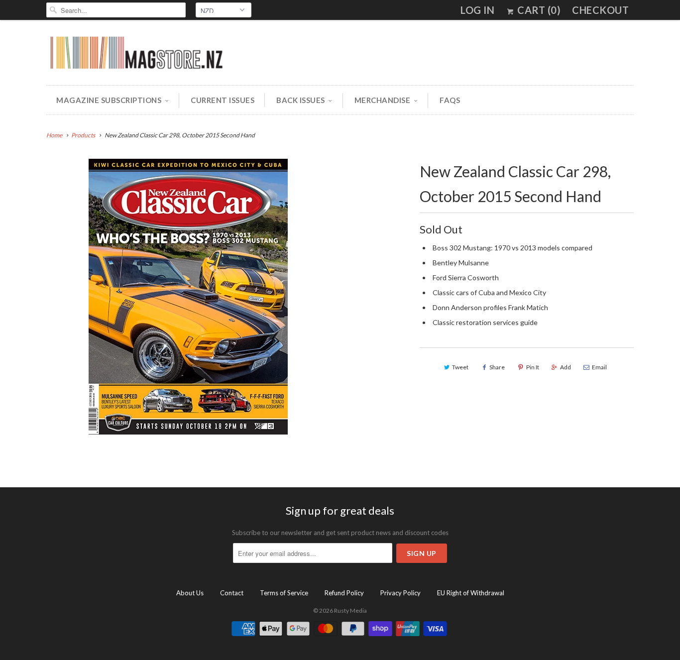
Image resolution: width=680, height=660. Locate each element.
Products (83, 135)
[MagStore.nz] (136, 55)
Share (497, 367)
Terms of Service (284, 593)
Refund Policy (344, 593)
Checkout (600, 10)
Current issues (222, 100)
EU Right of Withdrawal (470, 593)
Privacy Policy (400, 593)
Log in (477, 10)
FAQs (450, 100)
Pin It (532, 367)
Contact (231, 593)
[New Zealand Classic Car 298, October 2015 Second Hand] (188, 297)
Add (565, 367)
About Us (190, 593)
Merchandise (382, 100)
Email (599, 367)
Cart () (538, 10)
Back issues (300, 100)
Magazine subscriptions (108, 100)
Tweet (460, 367)
